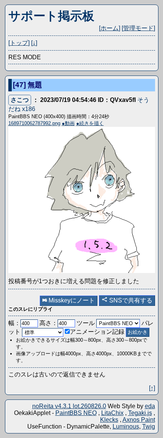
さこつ (20, 100)
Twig (148, 426)
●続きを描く (90, 123)
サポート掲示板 (51, 16)
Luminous (126, 426)
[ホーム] (109, 28)
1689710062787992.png (34, 123)
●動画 (68, 123)
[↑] (152, 388)
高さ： (48, 323)
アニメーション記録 (97, 331)
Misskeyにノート (71, 300)
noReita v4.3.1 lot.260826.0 (69, 406)
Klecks (109, 419)
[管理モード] (138, 28)
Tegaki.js (140, 413)
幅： (14, 323)
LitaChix (112, 413)
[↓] (34, 43)
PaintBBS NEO (76, 413)
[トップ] (19, 43)
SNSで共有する (130, 300)
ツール (86, 323)
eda (150, 406)
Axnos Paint (138, 419)
